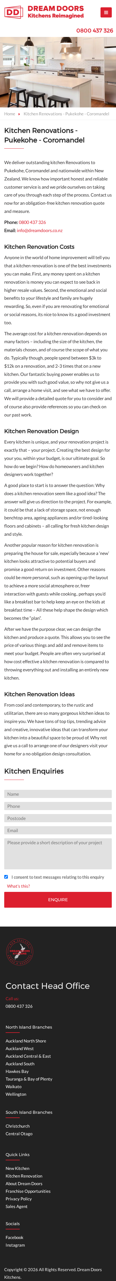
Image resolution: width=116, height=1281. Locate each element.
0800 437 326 (94, 30)
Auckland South (20, 1063)
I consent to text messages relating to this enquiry (58, 876)
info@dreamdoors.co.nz (40, 230)
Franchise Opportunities (28, 1191)
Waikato (13, 1086)
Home (9, 113)
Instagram (15, 1244)
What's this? (18, 885)
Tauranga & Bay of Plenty (29, 1078)
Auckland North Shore (26, 1040)
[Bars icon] (106, 12)
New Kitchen (17, 1168)
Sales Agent (17, 1206)
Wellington (16, 1094)
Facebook (14, 1237)
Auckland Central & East (28, 1056)
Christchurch (18, 1125)
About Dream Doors (24, 1183)
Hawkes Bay (17, 1071)
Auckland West (20, 1048)
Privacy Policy (19, 1198)
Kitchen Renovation (24, 1175)
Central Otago (19, 1133)
